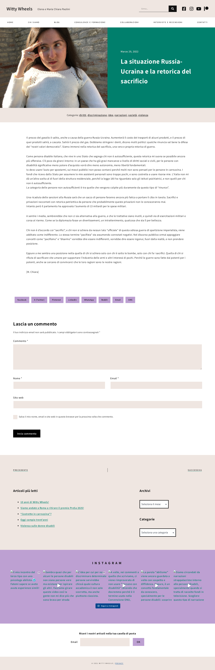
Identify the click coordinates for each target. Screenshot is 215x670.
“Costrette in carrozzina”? (35, 514)
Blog (57, 22)
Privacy (119, 663)
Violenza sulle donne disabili (37, 525)
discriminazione (97, 115)
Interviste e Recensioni (168, 22)
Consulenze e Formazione (90, 22)
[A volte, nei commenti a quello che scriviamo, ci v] (123, 585)
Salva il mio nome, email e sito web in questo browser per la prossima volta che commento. (66, 416)
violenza (143, 115)
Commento (20, 341)
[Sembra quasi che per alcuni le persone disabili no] (58, 585)
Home (10, 22)
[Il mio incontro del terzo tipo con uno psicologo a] (26, 585)
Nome (17, 378)
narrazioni (121, 115)
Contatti (202, 22)
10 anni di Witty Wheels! (34, 502)
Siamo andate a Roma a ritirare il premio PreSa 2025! (52, 508)
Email (114, 378)
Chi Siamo (33, 22)
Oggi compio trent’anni (34, 519)
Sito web (18, 397)
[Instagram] (191, 9)
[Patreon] (206, 9)
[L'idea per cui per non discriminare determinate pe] (91, 585)
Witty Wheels (19, 9)
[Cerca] (173, 9)
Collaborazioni (129, 22)
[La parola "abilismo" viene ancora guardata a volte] (156, 585)
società (132, 115)
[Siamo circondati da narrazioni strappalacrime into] (189, 585)
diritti (82, 115)
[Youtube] (199, 9)
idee (110, 115)
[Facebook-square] (184, 9)
